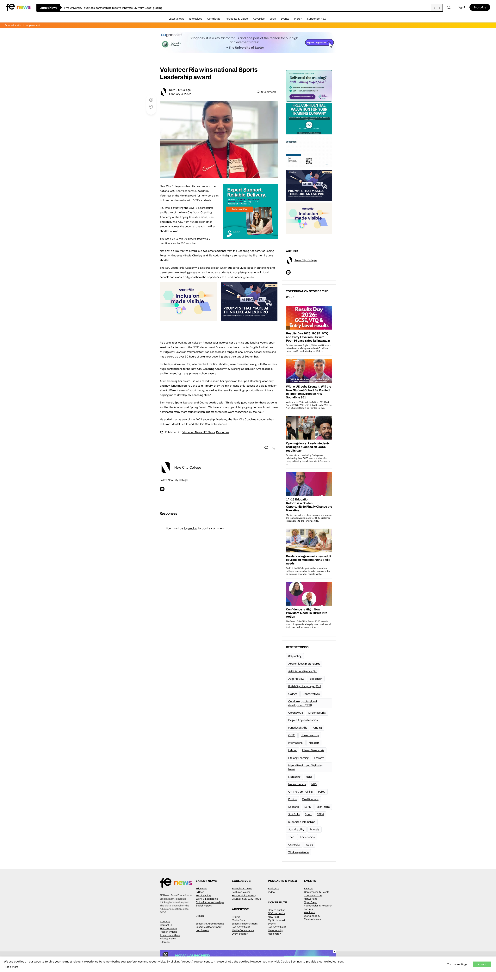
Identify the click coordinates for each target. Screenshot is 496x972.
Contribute (213, 18)
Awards (308, 888)
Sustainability (296, 829)
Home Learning (310, 735)
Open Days (310, 902)
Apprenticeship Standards (304, 663)
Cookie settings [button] (457, 964)
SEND (307, 806)
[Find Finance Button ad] (309, 85)
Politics (292, 799)
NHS (314, 784)
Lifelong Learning (298, 758)
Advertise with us (170, 935)
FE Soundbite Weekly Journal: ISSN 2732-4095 (246, 897)
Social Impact (204, 905)
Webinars (309, 912)
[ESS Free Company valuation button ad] (309, 118)
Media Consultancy (243, 930)
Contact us (166, 925)
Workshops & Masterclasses (312, 917)
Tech (291, 837)
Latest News (176, 18)
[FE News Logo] (18, 7)
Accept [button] (482, 964)
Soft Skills (294, 814)
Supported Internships (301, 822)
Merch (298, 18)
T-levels (314, 829)
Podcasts (273, 888)
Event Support (240, 933)
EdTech (200, 892)
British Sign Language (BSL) (304, 686)
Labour (292, 750)
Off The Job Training (300, 791)
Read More (11, 967)
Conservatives (311, 694)
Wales (309, 844)
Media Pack (238, 920)
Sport (308, 814)
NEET (309, 776)
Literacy (319, 758)
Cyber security (317, 712)
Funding (317, 727)
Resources (222, 432)
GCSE (291, 735)
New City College (180, 90)
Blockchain (315, 678)
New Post (273, 916)
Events (285, 18)
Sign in (462, 7)
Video (271, 892)
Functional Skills (297, 727)
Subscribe (480, 7)
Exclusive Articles (242, 888)
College (292, 694)
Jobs (273, 18)
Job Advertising (241, 927)
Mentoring (294, 776)
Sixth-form (323, 806)
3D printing (294, 656)
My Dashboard (276, 920)
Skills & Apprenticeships (210, 902)
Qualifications (310, 799)
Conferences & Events (316, 892)
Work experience (298, 852)
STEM (320, 814)
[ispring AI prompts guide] (249, 318)
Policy (321, 791)
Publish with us (168, 931)
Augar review (296, 678)
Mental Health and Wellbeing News (305, 767)
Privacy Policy (168, 938)
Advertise (259, 18)
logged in (190, 528)
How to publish (276, 910)
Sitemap (165, 942)
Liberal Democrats (313, 750)
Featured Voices (241, 892)
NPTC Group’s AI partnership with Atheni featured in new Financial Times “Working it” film (119, 8)
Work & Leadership (207, 898)
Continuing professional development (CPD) (302, 703)
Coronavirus (295, 712)
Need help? (274, 933)
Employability (203, 895)
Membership (275, 930)
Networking (310, 898)
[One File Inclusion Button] (188, 318)
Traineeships (307, 837)
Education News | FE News (198, 432)
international (295, 742)
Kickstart (314, 742)
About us (165, 921)
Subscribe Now (316, 18)
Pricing (236, 916)
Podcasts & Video (237, 18)
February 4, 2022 (180, 94)
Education (201, 888)
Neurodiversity (297, 784)
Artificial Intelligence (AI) (302, 671)
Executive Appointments (210, 923)
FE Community (168, 928)
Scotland (293, 806)
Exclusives (195, 18)
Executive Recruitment (208, 927)
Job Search (202, 930)
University (294, 844)
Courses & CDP (313, 895)
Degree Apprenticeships (303, 720)
